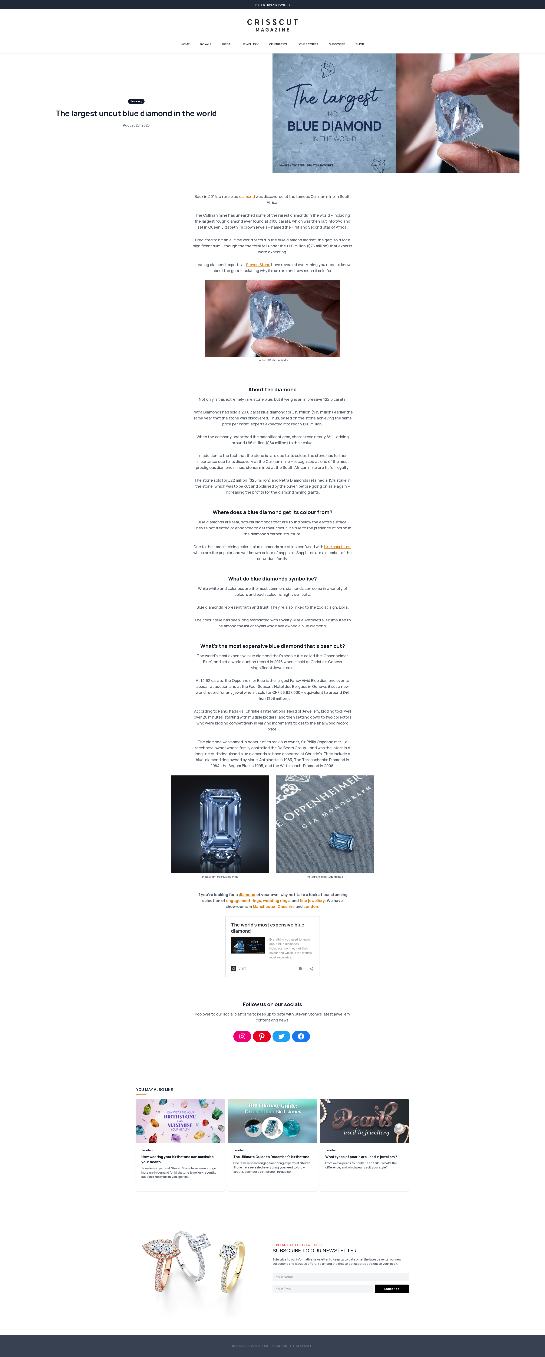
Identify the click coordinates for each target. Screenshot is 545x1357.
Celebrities (278, 44)
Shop (360, 44)
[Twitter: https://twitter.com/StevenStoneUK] (281, 1036)
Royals (205, 44)
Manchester (264, 906)
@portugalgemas (227, 877)
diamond (247, 196)
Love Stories (308, 44)
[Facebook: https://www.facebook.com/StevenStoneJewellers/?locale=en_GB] (301, 1036)
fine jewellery (312, 900)
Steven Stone (258, 264)
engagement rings (243, 900)
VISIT (270, 5)
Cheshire (286, 906)
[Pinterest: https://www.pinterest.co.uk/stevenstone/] (262, 1036)
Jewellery (250, 44)
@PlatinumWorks (277, 360)
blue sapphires (337, 546)
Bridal (227, 44)
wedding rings (276, 900)
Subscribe (337, 44)
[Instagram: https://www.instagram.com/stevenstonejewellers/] (242, 1036)
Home (185, 44)
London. (311, 906)
